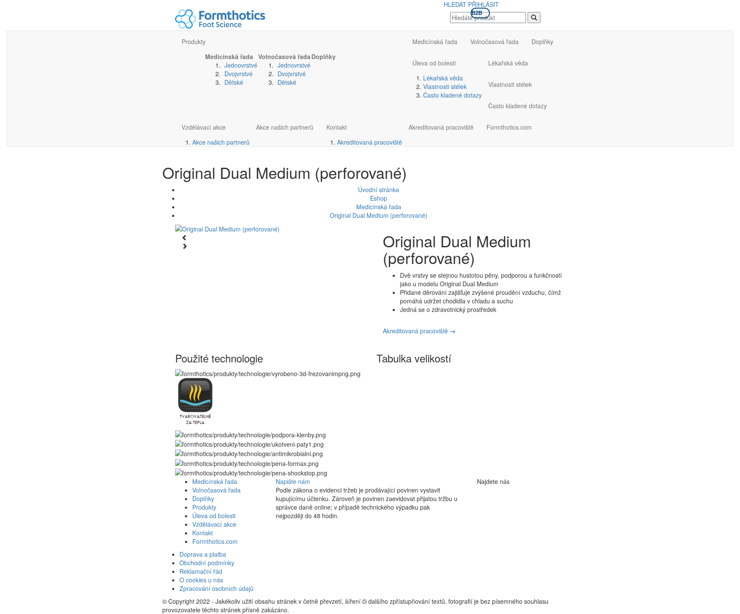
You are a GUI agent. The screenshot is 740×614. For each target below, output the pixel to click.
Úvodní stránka (378, 189)
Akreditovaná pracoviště (369, 142)
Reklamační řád (200, 571)
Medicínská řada (229, 56)
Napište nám (293, 481)
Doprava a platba (202, 554)
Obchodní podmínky (206, 562)
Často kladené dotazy (452, 95)
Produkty (194, 41)
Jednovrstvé (240, 65)
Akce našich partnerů (221, 142)
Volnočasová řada (284, 56)
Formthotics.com (509, 127)
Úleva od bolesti (434, 63)
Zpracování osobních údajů (216, 588)
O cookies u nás (201, 579)
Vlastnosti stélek (445, 86)
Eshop (378, 198)
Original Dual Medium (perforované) (378, 215)
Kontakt (336, 127)
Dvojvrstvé (238, 73)
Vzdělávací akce (204, 127)
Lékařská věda (443, 78)
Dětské (233, 82)
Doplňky (323, 56)
